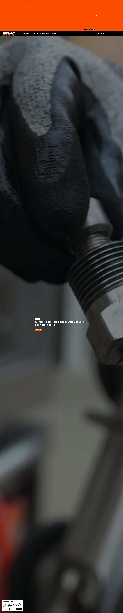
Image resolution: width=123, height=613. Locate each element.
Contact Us (48, 33)
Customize (6, 609)
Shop (37, 33)
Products (28, 33)
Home (19, 33)
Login (98, 15)
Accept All (18, 609)
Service (33, 33)
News (99, 33)
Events (102, 33)
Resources (42, 33)
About (23, 33)
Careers (53, 33)
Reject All (12, 609)
